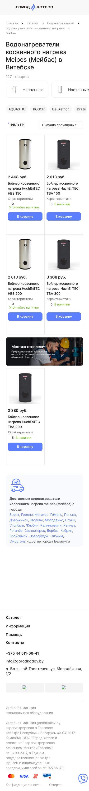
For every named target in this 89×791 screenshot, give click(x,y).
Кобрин (66, 530)
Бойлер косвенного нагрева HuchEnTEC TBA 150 (63, 188)
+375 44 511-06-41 (22, 653)
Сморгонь (17, 541)
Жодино (36, 520)
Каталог (32, 23)
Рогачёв (16, 530)
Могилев (41, 514)
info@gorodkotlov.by (25, 661)
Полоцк (70, 514)
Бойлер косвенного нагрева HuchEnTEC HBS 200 (24, 288)
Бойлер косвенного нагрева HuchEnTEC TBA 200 (24, 422)
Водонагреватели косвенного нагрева (35, 28)
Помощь (14, 634)
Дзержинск (18, 520)
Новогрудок (39, 536)
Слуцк (70, 520)
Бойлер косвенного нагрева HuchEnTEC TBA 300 (63, 288)
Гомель (56, 514)
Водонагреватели (60, 23)
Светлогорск (34, 530)
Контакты (15, 642)
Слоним (57, 536)
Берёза (53, 530)
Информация (18, 626)
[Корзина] (80, 7)
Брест (14, 514)
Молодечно (54, 520)
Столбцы (16, 525)
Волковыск (18, 536)
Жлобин (32, 525)
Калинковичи (50, 525)
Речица (69, 525)
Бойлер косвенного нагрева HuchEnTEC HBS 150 (24, 188)
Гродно (27, 514)
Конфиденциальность (23, 785)
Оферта (55, 785)
